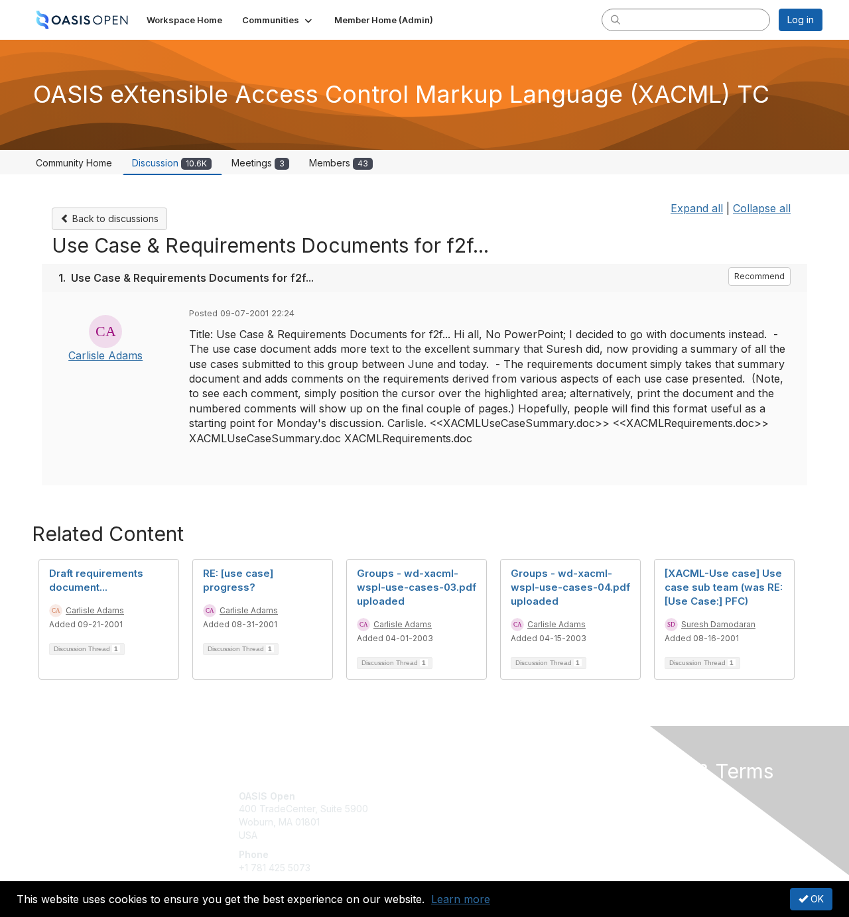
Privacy (637, 808)
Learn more (460, 899)
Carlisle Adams (105, 355)
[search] (615, 19)
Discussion (169, 162)
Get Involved (458, 796)
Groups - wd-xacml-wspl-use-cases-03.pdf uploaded (416, 587)
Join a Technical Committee (490, 835)
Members (338, 162)
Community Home (74, 162)
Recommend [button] (759, 276)
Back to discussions (114, 218)
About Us (641, 796)
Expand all (697, 208)
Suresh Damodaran (718, 624)
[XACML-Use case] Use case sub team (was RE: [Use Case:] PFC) (724, 587)
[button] (278, 20)
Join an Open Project (476, 815)
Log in (800, 19)
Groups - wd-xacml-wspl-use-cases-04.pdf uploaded (570, 587)
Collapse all (762, 208)
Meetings (258, 162)
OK (816, 898)
